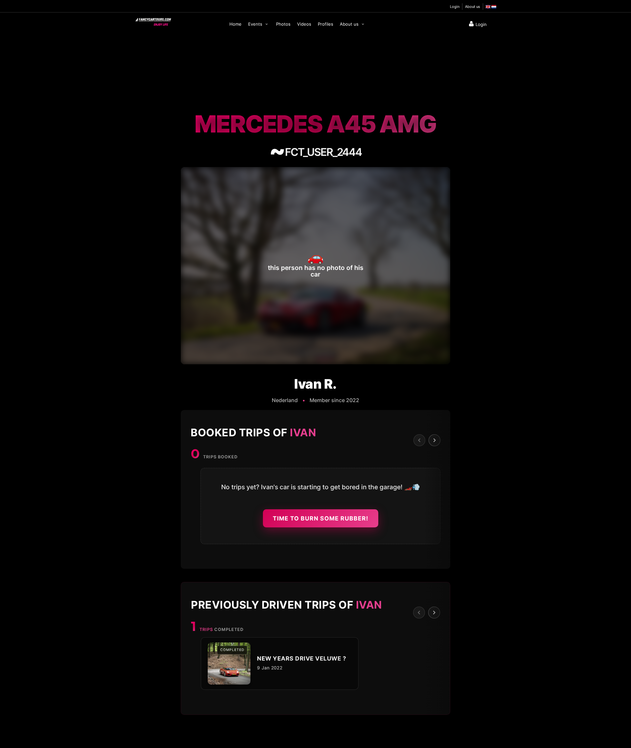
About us (472, 6)
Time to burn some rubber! (320, 518)
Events (256, 24)
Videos (304, 24)
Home (235, 24)
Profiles (325, 24)
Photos (283, 24)
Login (454, 6)
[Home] (153, 20)
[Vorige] (419, 440)
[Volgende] (434, 440)
